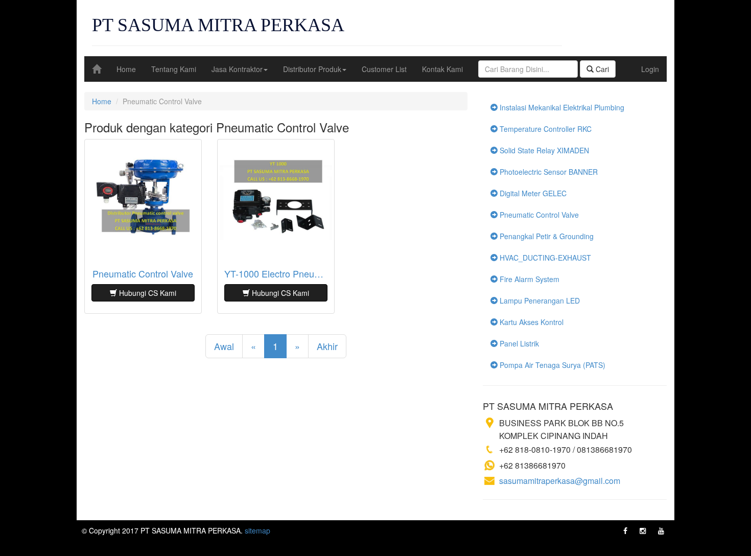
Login (650, 69)
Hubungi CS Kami (146, 293)
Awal (224, 346)
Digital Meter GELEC (532, 193)
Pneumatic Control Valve (142, 274)
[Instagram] (643, 530)
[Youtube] (661, 530)
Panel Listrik (518, 343)
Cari (601, 69)
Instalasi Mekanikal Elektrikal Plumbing (561, 107)
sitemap (257, 530)
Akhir (327, 346)
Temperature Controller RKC (545, 129)
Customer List (384, 69)
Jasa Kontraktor (237, 69)
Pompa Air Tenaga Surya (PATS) (551, 365)
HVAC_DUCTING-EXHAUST (544, 257)
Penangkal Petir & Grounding (546, 236)
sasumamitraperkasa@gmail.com (559, 480)
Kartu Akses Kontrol (531, 322)
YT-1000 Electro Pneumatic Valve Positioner (275, 274)
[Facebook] (625, 530)
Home (126, 69)
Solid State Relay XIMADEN (543, 150)
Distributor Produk (312, 69)
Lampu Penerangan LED (539, 300)
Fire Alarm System (528, 279)
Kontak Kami (442, 69)
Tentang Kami (173, 69)
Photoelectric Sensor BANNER (548, 172)
